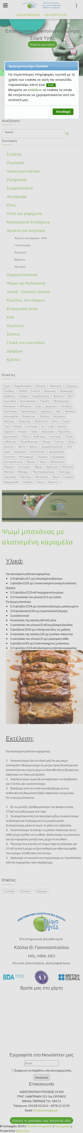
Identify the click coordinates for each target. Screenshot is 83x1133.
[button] (63, 111)
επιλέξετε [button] (35, 90)
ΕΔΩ (51, 85)
